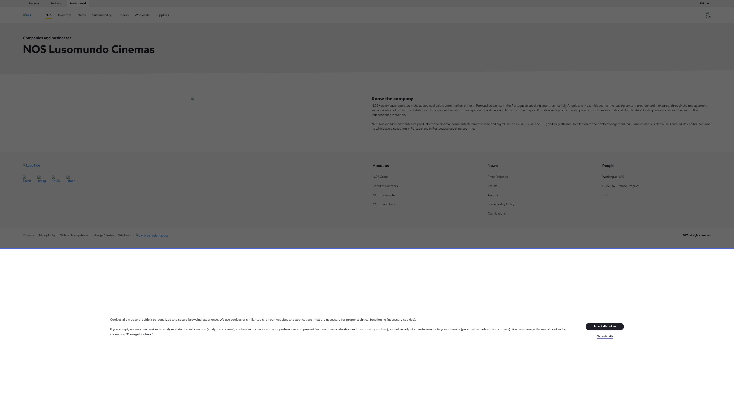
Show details (605, 336)
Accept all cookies (605, 326)
